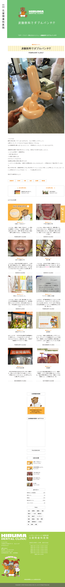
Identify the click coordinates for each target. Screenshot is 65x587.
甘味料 (18, 180)
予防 (29, 516)
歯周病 (33, 510)
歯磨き (38, 510)
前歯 (36, 524)
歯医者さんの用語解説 (31, 492)
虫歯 (31, 180)
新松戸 (33, 516)
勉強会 (28, 497)
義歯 (29, 521)
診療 (32, 524)
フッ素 (34, 513)
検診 (43, 510)
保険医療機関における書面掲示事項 (32, 579)
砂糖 (25, 180)
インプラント (39, 516)
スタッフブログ (30, 502)
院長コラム (29, 495)
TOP (19, 35)
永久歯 (40, 521)
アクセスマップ (4, 545)
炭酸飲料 (12, 180)
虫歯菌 (36, 180)
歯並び (29, 513)
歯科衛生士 (34, 521)
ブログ (25, 35)
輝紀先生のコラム (33, 35)
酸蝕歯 (43, 180)
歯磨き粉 (39, 513)
